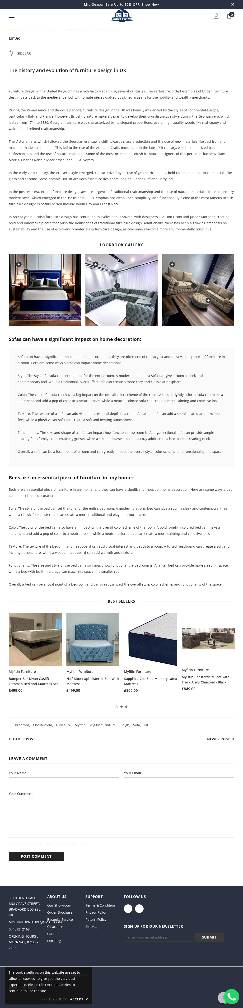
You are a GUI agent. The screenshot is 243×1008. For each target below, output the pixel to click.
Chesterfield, (44, 725)
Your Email (132, 773)
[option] (35, 654)
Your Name (18, 773)
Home (13, 29)
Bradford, (24, 725)
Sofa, (138, 725)
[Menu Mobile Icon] (11, 16)
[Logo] (122, 15)
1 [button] (117, 707)
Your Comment (21, 793)
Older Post (24, 739)
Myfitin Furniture (22, 671)
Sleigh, (126, 725)
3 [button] (126, 707)
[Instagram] (139, 908)
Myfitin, (82, 725)
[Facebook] (128, 908)
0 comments (94, 78)
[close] (232, 4)
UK (146, 725)
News (27, 29)
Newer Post (218, 739)
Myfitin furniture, (104, 725)
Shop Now (150, 4)
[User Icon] (216, 16)
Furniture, (65, 725)
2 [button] (121, 707)
